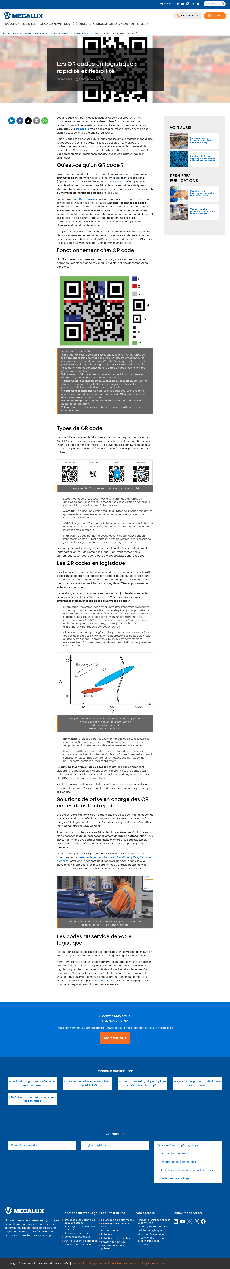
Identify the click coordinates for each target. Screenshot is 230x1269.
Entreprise (138, 24)
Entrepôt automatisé (24, 1145)
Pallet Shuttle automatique (116, 1238)
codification (116, 182)
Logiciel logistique (96, 1145)
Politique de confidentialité (104, 1263)
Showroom (98, 24)
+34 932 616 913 (115, 1021)
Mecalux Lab (118, 24)
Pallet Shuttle (108, 1234)
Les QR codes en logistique (25, 159)
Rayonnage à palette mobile (117, 1220)
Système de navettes (113, 1242)
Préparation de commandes (178, 1162)
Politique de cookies (151, 1263)
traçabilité (82, 129)
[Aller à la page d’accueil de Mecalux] (4, 33)
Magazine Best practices (152, 1234)
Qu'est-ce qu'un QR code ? (25, 142)
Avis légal (78, 1263)
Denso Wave (87, 199)
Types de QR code (20, 153)
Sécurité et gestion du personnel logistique (187, 1170)
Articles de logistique (150, 1231)
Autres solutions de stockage (80, 1241)
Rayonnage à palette (76, 1233)
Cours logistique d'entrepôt (153, 1227)
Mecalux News (51, 24)
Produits (11, 24)
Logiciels (29, 24)
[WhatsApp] (36, 122)
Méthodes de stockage (174, 1178)
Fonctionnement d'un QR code (28, 147)
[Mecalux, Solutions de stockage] (23, 19)
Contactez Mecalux (105, 981)
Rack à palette (109, 1231)
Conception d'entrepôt (174, 1154)
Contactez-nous (115, 1038)
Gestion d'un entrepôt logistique (178, 1145)
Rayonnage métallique (77, 1237)
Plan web (130, 1263)
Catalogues (144, 1245)
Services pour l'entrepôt (78, 1245)
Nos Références (75, 24)
